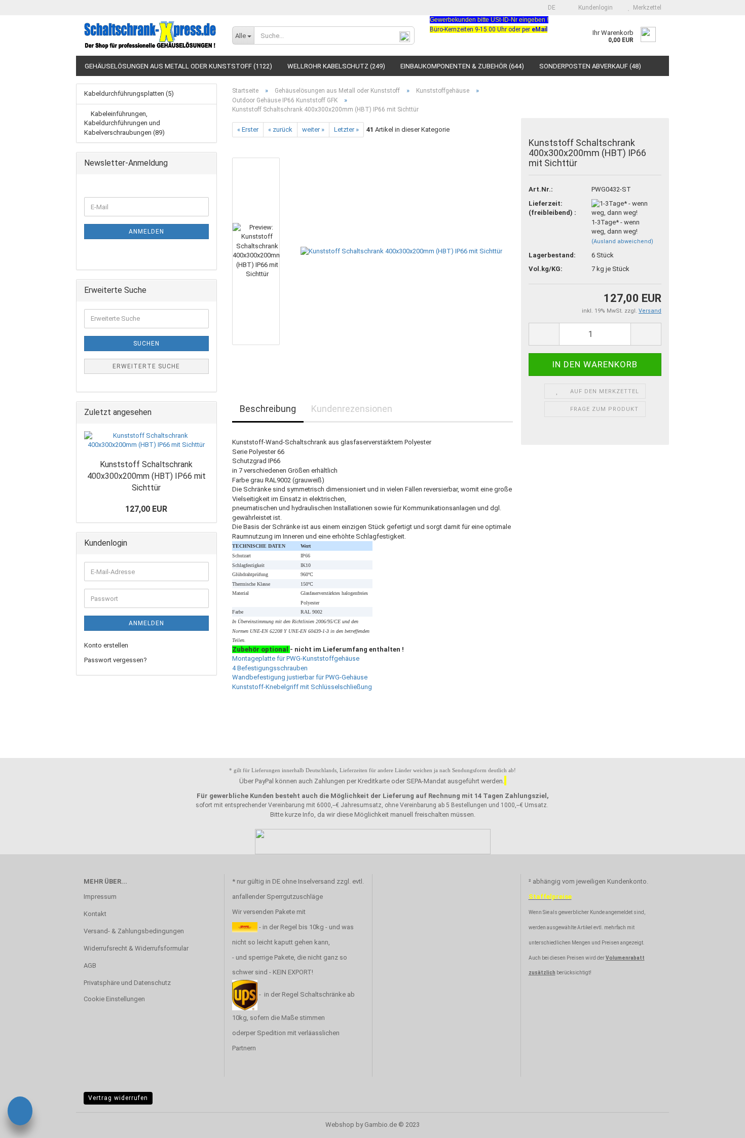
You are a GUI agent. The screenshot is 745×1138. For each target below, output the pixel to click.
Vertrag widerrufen (118, 1098)
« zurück (280, 129)
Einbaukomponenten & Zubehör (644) (462, 66)
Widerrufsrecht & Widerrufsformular (136, 948)
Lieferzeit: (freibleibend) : (552, 208)
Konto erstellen (106, 645)
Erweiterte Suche (146, 366)
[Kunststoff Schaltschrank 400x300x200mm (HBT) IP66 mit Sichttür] (401, 251)
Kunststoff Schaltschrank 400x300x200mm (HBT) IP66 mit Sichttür (146, 476)
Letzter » (346, 129)
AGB (90, 965)
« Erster (247, 129)
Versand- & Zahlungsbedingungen (134, 931)
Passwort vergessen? (115, 660)
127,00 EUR (146, 509)
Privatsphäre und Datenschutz (127, 983)
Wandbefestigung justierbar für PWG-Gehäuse (299, 677)
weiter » (313, 129)
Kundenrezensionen (351, 408)
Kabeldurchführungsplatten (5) (129, 93)
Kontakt (95, 914)
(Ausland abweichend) (622, 241)
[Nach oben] (717, 1122)
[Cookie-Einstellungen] (20, 1112)
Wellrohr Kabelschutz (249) (336, 66)
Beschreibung (268, 408)
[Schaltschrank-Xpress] (150, 35)
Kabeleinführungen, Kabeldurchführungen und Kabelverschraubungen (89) (124, 123)
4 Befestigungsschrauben (270, 668)
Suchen (146, 343)
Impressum (100, 896)
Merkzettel (645, 7)
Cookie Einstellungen (114, 999)
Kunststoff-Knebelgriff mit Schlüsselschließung (302, 687)
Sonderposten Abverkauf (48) (590, 66)
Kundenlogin (594, 7)
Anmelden (146, 231)
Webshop (339, 1124)
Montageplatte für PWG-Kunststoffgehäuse (295, 658)
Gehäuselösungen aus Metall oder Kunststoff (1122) (178, 66)
